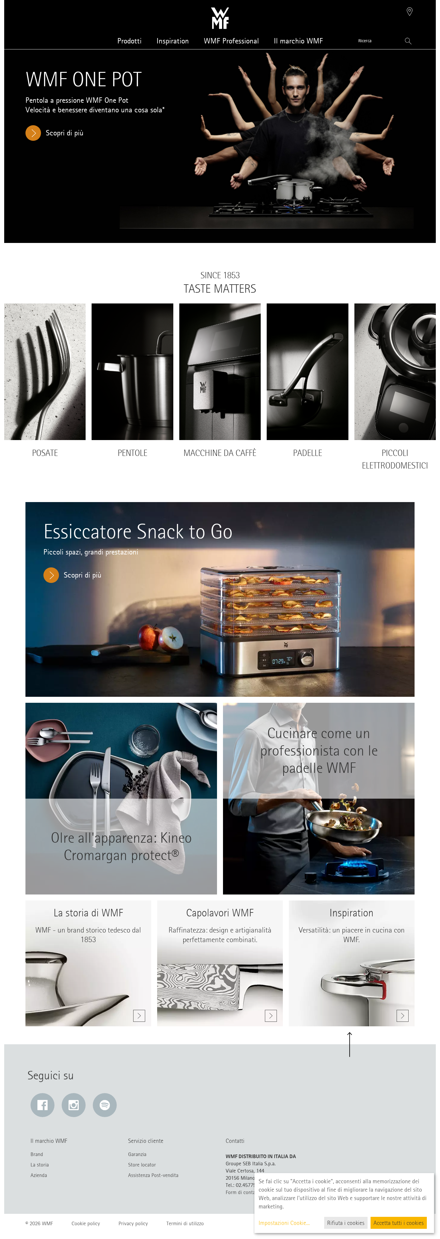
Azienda (39, 1175)
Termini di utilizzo (185, 1223)
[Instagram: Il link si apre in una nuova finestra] (74, 1105)
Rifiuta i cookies (346, 1223)
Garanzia (137, 1154)
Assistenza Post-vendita (153, 1175)
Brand (37, 1154)
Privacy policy (133, 1223)
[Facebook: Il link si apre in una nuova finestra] (42, 1105)
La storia (40, 1165)
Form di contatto (244, 1192)
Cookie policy (86, 1223)
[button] (409, 12)
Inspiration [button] (173, 41)
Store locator (142, 1165)
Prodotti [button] (129, 41)
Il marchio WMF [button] (298, 41)
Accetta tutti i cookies (399, 1223)
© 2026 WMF (39, 1223)
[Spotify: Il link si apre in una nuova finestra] (105, 1105)
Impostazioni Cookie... (284, 1223)
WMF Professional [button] (231, 41)
